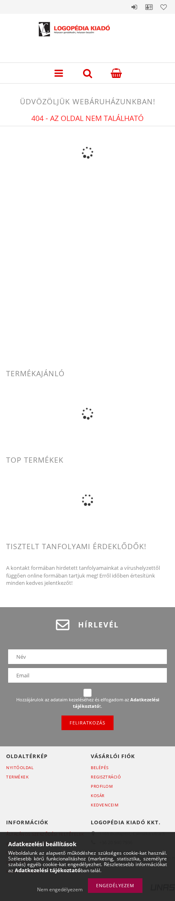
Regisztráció (106, 777)
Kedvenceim (104, 805)
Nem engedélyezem (60, 889)
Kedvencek (164, 7)
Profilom (102, 786)
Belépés (134, 7)
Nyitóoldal (19, 767)
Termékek (17, 777)
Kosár (98, 795)
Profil (149, 7)
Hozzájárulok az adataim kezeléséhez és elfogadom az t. (87, 702)
